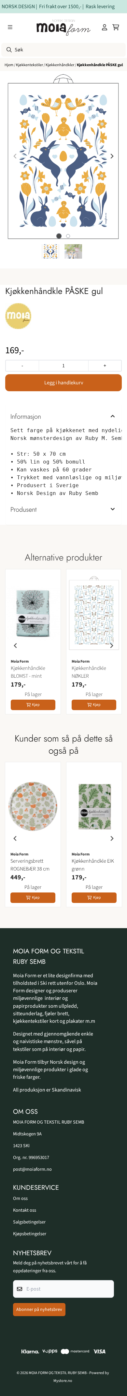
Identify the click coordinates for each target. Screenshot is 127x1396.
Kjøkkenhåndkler (60, 65)
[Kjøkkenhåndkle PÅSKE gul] (63, 156)
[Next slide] (111, 156)
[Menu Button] (10, 27)
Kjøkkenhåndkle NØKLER (89, 672)
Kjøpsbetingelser (29, 1233)
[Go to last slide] (15, 645)
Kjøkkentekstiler (30, 65)
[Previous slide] (15, 156)
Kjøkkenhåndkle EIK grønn (93, 864)
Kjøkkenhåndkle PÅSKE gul (100, 65)
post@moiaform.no (32, 1169)
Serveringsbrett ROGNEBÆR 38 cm (29, 864)
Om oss (20, 1198)
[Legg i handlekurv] (63, 382)
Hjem (9, 65)
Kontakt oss (24, 1210)
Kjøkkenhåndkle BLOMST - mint (28, 672)
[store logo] (63, 27)
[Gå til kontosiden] (104, 27)
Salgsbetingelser (29, 1222)
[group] (33, 645)
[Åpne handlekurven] (116, 27)
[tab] (59, 236)
